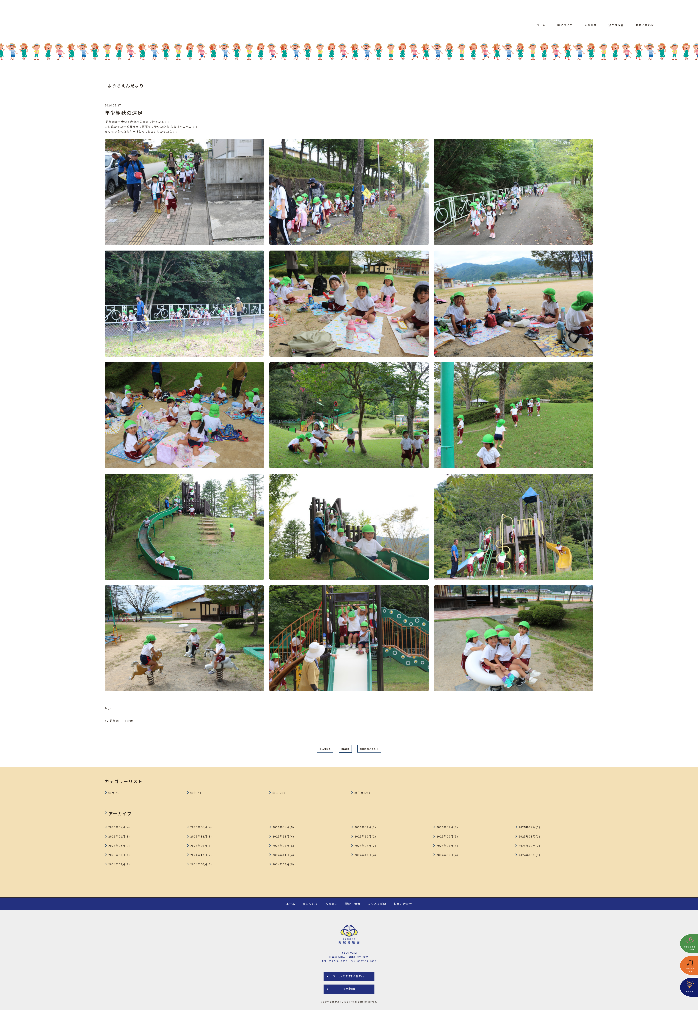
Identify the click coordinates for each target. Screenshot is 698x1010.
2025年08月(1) (529, 836)
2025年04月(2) (365, 846)
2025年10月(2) (365, 836)
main (345, 749)
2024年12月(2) (201, 855)
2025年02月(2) (529, 846)
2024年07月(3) (119, 864)
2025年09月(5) (447, 836)
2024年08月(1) (529, 855)
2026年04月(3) (365, 827)
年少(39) (278, 793)
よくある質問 (377, 904)
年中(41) (196, 793)
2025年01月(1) (119, 855)
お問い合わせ (644, 25)
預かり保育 (616, 25)
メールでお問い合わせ (349, 976)
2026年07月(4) (119, 827)
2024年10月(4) (365, 855)
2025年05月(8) (283, 846)
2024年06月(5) (201, 864)
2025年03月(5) (447, 846)
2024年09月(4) (447, 855)
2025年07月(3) (119, 846)
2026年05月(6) (283, 827)
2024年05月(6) (283, 864)
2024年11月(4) (283, 855)
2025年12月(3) (201, 836)
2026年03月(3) (447, 827)
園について (565, 25)
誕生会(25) (362, 793)
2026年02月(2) (529, 827)
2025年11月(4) (283, 836)
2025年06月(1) (201, 846)
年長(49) (114, 793)
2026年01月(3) (119, 836)
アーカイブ (120, 813)
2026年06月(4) (201, 827)
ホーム (541, 25)
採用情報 (349, 989)
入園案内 (590, 25)
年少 (108, 708)
